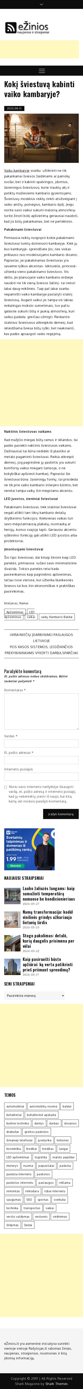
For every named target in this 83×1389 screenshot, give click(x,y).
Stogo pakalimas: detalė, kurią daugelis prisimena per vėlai (49, 940)
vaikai (31, 617)
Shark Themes (57, 1384)
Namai (23, 603)
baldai (67, 1106)
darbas (54, 1123)
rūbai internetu (54, 1191)
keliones (63, 1140)
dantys (39, 1123)
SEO (29, 1199)
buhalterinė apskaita (41, 1115)
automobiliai (15, 1106)
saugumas (13, 1199)
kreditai (31, 1148)
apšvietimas (15, 612)
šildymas (12, 1225)
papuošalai (46, 1165)
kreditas (48, 1148)
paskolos (43, 1174)
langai (63, 1148)
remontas (13, 1191)
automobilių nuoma (43, 1106)
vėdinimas (60, 1216)
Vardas (11, 736)
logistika (41, 1157)
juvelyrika (45, 1140)
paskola (65, 1165)
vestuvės (41, 1216)
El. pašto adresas (19, 753)
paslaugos (46, 1182)
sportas (43, 1199)
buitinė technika (17, 1123)
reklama (65, 1182)
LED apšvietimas (19, 614)
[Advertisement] (41, 382)
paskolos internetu (19, 1182)
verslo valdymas (18, 1216)
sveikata (60, 1199)
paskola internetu (19, 1174)
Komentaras (15, 690)
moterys (12, 1165)
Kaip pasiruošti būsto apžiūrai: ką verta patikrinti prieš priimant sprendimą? (48, 964)
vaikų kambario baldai (57, 617)
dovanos (70, 1123)
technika (12, 1208)
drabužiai (12, 1131)
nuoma (28, 1165)
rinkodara (32, 1191)
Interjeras (11, 603)
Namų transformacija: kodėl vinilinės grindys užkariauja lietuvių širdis (48, 917)
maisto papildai (64, 1157)
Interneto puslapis (18, 769)
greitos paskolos (37, 1131)
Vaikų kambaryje (17, 171)
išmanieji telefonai (19, 1140)
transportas (32, 1208)
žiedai (28, 1225)
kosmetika (13, 1148)
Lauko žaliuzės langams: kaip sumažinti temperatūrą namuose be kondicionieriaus (49, 893)
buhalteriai (14, 1115)
